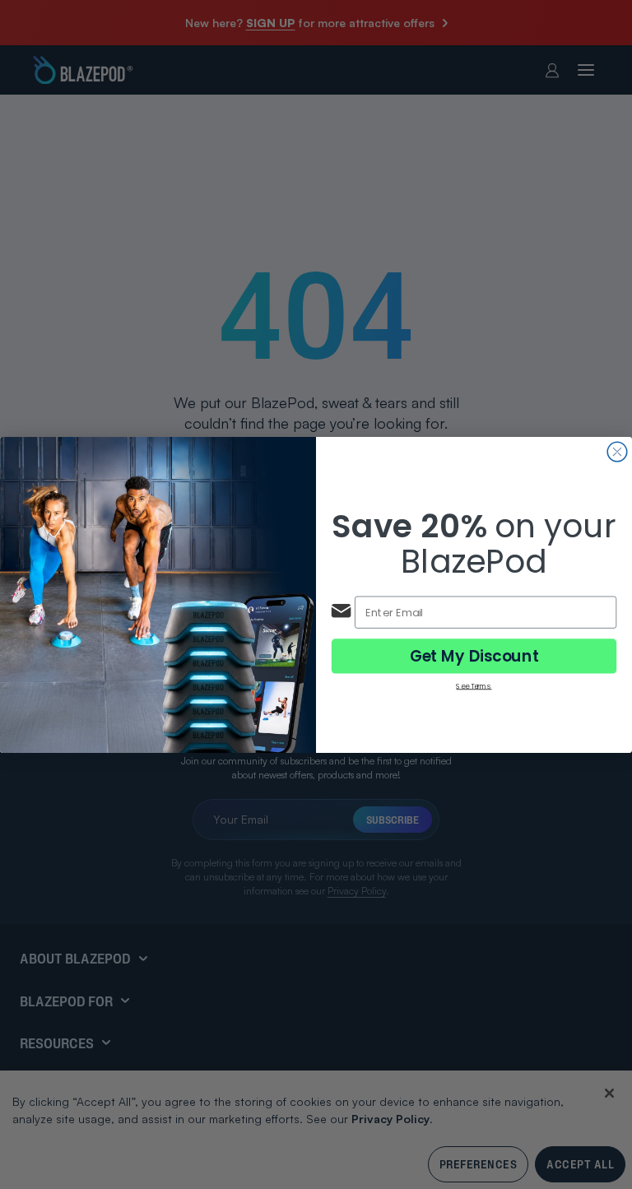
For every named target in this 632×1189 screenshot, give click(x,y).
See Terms (473, 685)
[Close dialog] (617, 452)
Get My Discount (474, 655)
